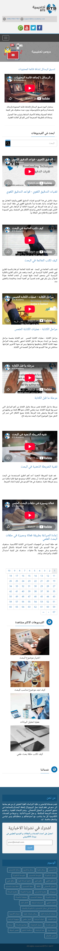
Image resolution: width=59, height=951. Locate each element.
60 (48, 607)
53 (41, 602)
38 (35, 591)
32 (23, 586)
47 (29, 597)
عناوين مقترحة (51, 925)
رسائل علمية (41, 870)
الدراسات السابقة (37, 902)
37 (41, 591)
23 (29, 581)
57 (17, 602)
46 (35, 597)
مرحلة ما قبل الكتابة (45, 398)
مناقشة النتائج (27, 930)
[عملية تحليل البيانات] (29, 707)
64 (23, 607)
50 (10, 597)
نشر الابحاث (52, 919)
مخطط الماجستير (36, 897)
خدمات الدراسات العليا (48, 914)
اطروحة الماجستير (35, 875)
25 (17, 581)
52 (48, 602)
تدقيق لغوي (38, 881)
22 (35, 581)
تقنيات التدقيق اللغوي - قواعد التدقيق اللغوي (31, 192)
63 (29, 607)
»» (43, 612)
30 (35, 586)
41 (17, 591)
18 (10, 576)
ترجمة (10, 925)
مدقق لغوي (10, 881)
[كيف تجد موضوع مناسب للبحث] (29, 675)
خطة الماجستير (28, 886)
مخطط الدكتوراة (21, 897)
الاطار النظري (51, 902)
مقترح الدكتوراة (26, 892)
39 (29, 591)
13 (41, 576)
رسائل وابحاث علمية (30, 914)
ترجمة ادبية (52, 930)
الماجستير (52, 870)
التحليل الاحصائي (50, 886)
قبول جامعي (27, 919)
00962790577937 (13, 19)
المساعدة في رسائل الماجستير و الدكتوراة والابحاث (39, 908)
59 (54, 607)
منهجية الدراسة (13, 919)
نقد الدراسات (39, 930)
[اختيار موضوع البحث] (29, 643)
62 (35, 607)
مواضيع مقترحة (21, 925)
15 (29, 576)
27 (54, 586)
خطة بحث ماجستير (12, 886)
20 (48, 581)
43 (54, 597)
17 (17, 576)
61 (41, 607)
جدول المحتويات (36, 925)
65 (17, 607)
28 (48, 586)
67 (54, 612)
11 (54, 576)
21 (41, 581)
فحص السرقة (14, 930)
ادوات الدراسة (39, 919)
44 (48, 597)
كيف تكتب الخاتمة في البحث (41, 260)
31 (29, 586)
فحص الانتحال (51, 935)
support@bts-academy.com (34, 19)
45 (41, 597)
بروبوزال (53, 892)
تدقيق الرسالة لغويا (24, 881)
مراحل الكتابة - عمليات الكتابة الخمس (36, 329)
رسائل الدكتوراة (50, 875)
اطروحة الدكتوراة (19, 875)
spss (38, 886)
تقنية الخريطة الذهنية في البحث (39, 466)
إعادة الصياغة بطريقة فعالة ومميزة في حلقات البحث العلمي (31, 537)
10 (9, 571)
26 (10, 581)
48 (23, 597)
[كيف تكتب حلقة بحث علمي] (29, 739)
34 (10, 586)
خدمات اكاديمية (14, 914)
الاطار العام (24, 902)
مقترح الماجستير (40, 892)
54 (35, 602)
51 (54, 602)
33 (17, 586)
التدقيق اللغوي (51, 881)
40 (23, 591)
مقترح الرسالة (12, 892)
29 (41, 586)
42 (10, 591)
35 (54, 591)
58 (10, 602)
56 (23, 602)
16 (23, 576)
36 (48, 591)
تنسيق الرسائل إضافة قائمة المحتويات (36, 69)
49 (17, 597)
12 (48, 576)
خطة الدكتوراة (51, 897)
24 (23, 581)
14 (35, 576)
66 (10, 607)
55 (29, 602)
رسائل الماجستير (14, 870)
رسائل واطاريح (28, 870)
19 (54, 581)
